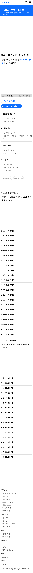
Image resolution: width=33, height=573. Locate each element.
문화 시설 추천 (7, 526)
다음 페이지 (18, 178)
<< (3, 183)
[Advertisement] (16, 35)
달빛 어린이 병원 (7, 550)
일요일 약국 (6, 537)
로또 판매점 (6, 499)
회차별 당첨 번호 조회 (9, 493)
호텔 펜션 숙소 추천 (8, 523)
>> (11, 183)
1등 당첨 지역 (6, 508)
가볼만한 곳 (4, 514)
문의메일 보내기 (16, 569)
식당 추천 (5, 518)
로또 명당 (5, 2)
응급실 (4, 547)
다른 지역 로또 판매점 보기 (11, 106)
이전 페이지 (7, 178)
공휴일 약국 (6, 534)
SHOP (3, 561)
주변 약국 (4, 530)
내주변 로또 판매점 (8, 101)
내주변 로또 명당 (7, 502)
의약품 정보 (4, 553)
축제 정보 (5, 521)
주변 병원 (4, 540)
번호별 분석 (6, 511)
